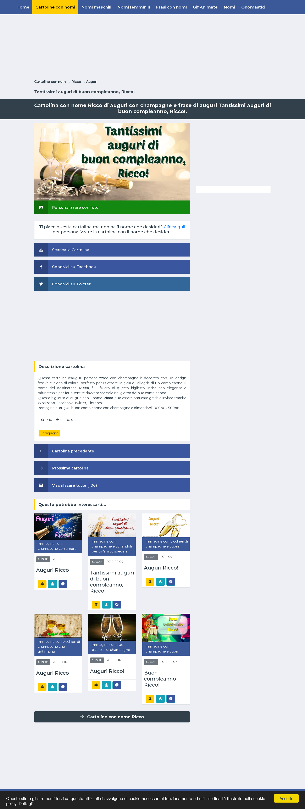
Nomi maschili (96, 7)
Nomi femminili (133, 7)
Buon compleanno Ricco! (160, 679)
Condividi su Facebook (73, 266)
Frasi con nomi (171, 7)
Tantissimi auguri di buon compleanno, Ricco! (112, 582)
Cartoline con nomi (55, 7)
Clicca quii (174, 226)
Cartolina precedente (72, 451)
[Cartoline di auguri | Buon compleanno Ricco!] (166, 628)
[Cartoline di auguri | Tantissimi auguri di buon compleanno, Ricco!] (112, 525)
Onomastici (253, 7)
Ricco (76, 82)
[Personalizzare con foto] (112, 161)
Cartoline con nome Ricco (115, 716)
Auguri (91, 82)
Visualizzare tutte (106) (74, 485)
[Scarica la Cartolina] (52, 584)
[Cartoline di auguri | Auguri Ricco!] (166, 525)
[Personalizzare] (42, 584)
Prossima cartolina (70, 468)
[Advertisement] (152, 46)
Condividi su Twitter (71, 284)
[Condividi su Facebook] (63, 583)
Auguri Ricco (52, 570)
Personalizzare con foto (75, 207)
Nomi (229, 7)
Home (22, 7)
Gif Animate (205, 7)
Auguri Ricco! (161, 568)
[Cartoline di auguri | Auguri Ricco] (58, 526)
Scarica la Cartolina (70, 249)
